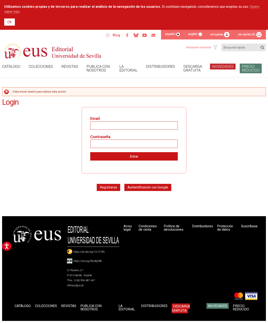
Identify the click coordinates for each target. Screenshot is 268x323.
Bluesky (136, 35)
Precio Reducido (251, 68)
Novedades (222, 66)
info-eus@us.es (75, 285)
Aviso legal (128, 227)
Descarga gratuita (192, 68)
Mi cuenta (216, 34)
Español (170, 34)
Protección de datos (225, 227)
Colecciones (41, 66)
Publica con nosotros (98, 68)
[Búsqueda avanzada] (215, 47)
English (192, 34)
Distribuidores (160, 66)
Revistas (69, 66)
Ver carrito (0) (246, 34)
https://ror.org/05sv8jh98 (87, 261)
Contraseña (100, 137)
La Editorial (128, 68)
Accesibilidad (107, 35)
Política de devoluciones (173, 227)
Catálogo (11, 66)
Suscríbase (249, 226)
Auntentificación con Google (148, 187)
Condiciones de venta (148, 227)
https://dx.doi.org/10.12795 (89, 251)
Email (153, 35)
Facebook (127, 35)
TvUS (144, 35)
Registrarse (108, 187)
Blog (116, 35)
